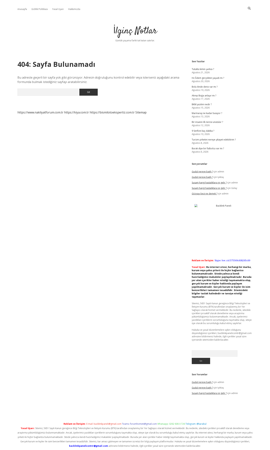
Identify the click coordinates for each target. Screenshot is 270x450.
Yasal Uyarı (58, 9)
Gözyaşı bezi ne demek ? (204, 193)
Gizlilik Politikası (39, 9)
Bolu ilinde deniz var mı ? (204, 86)
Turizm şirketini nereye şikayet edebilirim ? (214, 139)
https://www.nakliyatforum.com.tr (40, 112)
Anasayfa (22, 9)
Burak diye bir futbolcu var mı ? (208, 148)
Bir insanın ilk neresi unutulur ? (207, 122)
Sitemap (141, 112)
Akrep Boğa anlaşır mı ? (204, 95)
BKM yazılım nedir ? (202, 104)
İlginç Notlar (135, 31)
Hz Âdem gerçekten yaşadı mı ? (208, 77)
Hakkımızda (74, 9)
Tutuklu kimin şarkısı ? (203, 69)
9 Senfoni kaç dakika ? (203, 130)
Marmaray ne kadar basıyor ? (207, 113)
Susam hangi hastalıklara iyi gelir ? (209, 182)
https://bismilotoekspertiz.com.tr (112, 112)
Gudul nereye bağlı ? (202, 171)
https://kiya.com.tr (76, 112)
